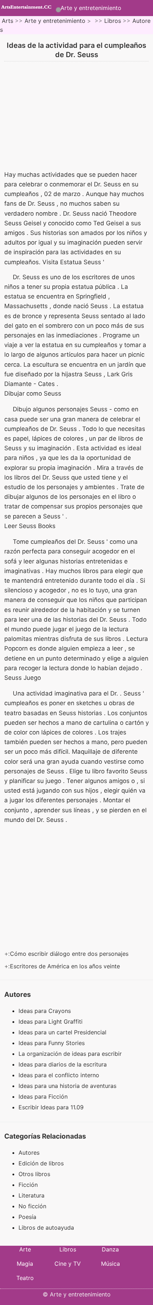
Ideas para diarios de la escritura (64, 1064)
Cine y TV (67, 1263)
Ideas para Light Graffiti (51, 1021)
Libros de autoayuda (46, 1227)
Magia (25, 1263)
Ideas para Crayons (46, 1010)
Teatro (25, 1277)
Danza (110, 1249)
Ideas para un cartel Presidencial (63, 1032)
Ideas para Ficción (44, 1096)
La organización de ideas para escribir (71, 1053)
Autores (29, 1152)
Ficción (28, 1184)
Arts (7, 20)
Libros (112, 20)
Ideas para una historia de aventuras (68, 1085)
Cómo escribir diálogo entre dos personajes (70, 953)
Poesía (27, 1216)
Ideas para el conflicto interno (60, 1075)
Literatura (31, 1195)
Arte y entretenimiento (90, 7)
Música (110, 1263)
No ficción (32, 1206)
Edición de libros (41, 1163)
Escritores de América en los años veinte (66, 966)
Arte (25, 1249)
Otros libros (34, 1174)
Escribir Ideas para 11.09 (52, 1107)
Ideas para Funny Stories (52, 1042)
